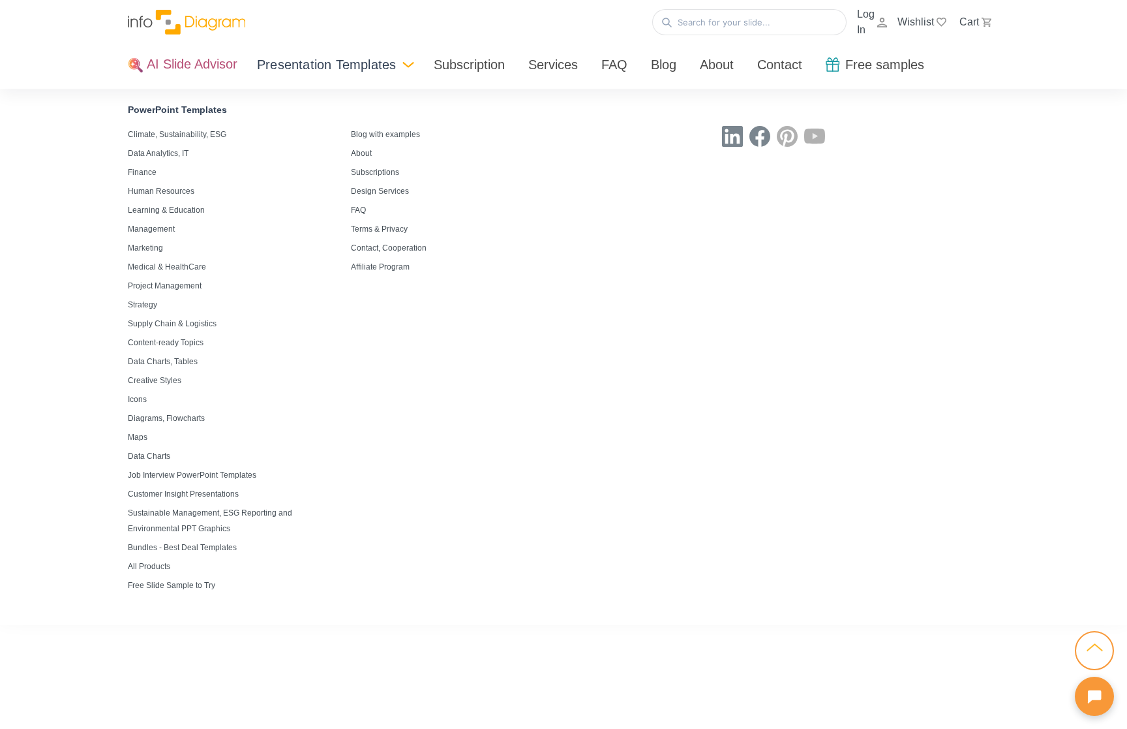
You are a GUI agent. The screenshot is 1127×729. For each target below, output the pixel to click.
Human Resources (161, 191)
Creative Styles (154, 380)
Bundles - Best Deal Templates (182, 547)
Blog (663, 64)
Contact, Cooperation (389, 248)
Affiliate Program (380, 266)
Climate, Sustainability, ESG (177, 134)
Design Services (380, 191)
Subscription (469, 64)
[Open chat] (1094, 696)
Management (151, 229)
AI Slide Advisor (190, 64)
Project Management (165, 285)
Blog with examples (385, 134)
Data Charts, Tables (163, 361)
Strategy (142, 304)
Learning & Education (166, 210)
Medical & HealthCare (167, 266)
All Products (149, 566)
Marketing (145, 248)
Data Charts (149, 456)
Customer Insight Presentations (183, 494)
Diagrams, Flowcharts (166, 418)
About (717, 64)
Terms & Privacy (379, 229)
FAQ (614, 64)
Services (553, 64)
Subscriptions (375, 172)
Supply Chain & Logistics (172, 323)
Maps (137, 437)
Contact (779, 64)
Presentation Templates (326, 64)
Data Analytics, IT (158, 153)
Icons (137, 399)
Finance (142, 172)
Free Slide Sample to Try (171, 585)
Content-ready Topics (165, 342)
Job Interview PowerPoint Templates (192, 475)
